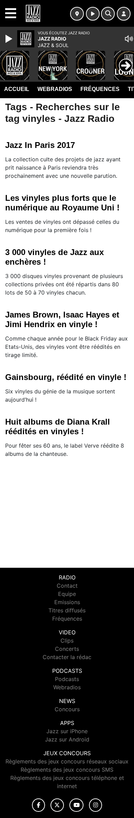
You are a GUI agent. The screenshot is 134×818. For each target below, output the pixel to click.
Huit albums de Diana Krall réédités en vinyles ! (57, 426)
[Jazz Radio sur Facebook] (38, 805)
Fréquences (100, 89)
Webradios (54, 89)
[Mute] (129, 39)
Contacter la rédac (67, 657)
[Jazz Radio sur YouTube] (76, 805)
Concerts (67, 648)
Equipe (67, 593)
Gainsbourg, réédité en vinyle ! (65, 377)
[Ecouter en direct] (93, 14)
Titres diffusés (67, 610)
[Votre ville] (77, 14)
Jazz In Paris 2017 (40, 145)
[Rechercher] (108, 14)
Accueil (16, 89)
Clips (67, 640)
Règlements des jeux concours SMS (67, 769)
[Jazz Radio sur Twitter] (57, 805)
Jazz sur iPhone (67, 731)
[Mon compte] (124, 14)
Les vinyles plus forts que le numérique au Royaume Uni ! (62, 202)
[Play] (9, 39)
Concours (67, 709)
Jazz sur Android (67, 739)
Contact (67, 585)
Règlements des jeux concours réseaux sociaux (67, 761)
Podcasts (67, 679)
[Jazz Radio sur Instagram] (95, 805)
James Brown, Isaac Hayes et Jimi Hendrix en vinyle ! (62, 319)
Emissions (67, 602)
